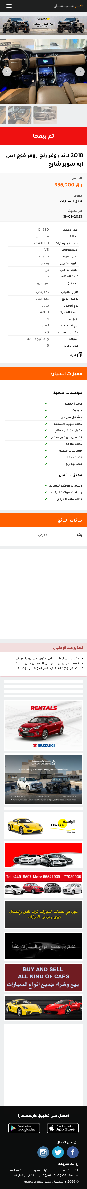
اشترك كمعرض (40, 1170)
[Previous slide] (80, 71)
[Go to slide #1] (30, 115)
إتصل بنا (19, 1175)
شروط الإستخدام (39, 1175)
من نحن (59, 1170)
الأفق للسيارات (71, 201)
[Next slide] (7, 71)
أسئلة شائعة (18, 1170)
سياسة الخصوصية (66, 1175)
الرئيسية (73, 1170)
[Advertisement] (43, 594)
